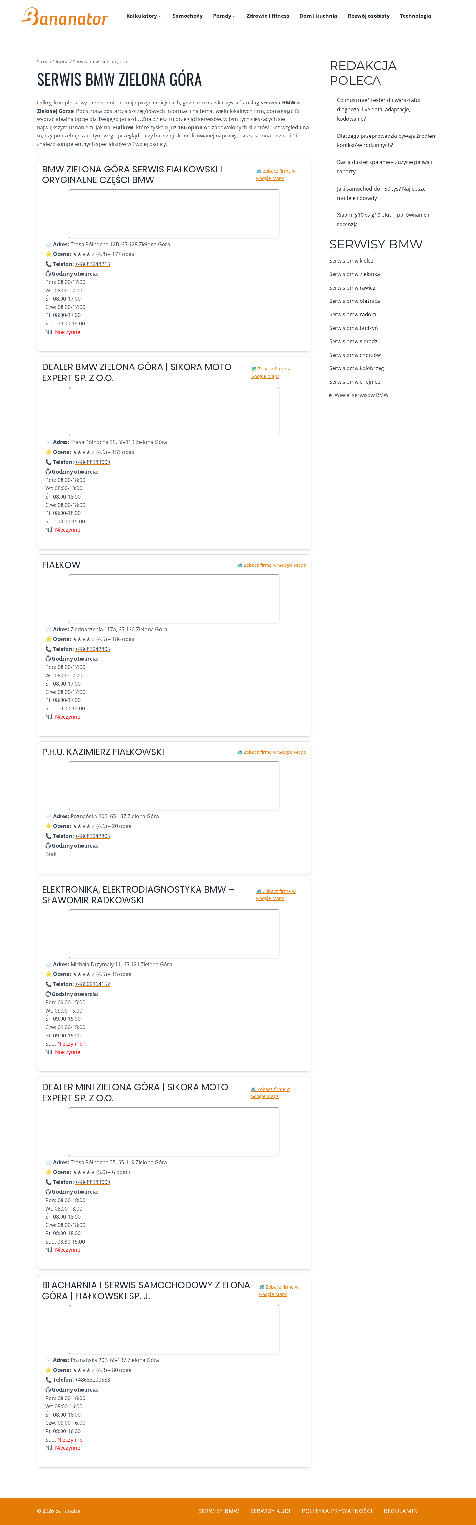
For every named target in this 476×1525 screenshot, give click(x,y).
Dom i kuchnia (318, 15)
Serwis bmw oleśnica (354, 300)
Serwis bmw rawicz (352, 287)
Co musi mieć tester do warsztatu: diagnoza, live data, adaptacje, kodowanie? (378, 109)
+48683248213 (92, 264)
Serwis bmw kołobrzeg (356, 368)
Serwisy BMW (376, 244)
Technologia (415, 15)
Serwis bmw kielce (351, 260)
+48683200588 (92, 1379)
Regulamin (401, 1511)
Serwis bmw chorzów (355, 354)
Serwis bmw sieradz (353, 341)
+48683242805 (92, 649)
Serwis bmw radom (352, 314)
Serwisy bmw (218, 1511)
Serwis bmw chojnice (354, 381)
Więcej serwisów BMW (362, 395)
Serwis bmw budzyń (353, 328)
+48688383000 (92, 462)
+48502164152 (92, 984)
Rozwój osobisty (369, 15)
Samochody (188, 15)
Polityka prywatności (337, 1511)
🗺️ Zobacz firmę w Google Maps (276, 174)
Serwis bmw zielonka (354, 274)
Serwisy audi (270, 1511)
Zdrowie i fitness (268, 15)
